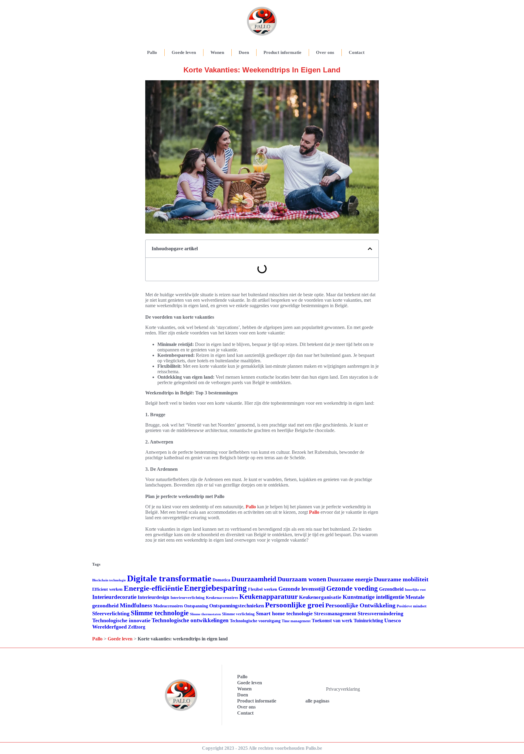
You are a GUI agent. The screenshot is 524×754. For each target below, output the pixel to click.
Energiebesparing (215, 588)
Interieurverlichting (187, 597)
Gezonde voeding (352, 588)
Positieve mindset (411, 606)
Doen (244, 52)
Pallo (152, 52)
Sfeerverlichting (110, 613)
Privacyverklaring (343, 689)
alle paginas (317, 700)
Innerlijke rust (415, 589)
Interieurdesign (153, 597)
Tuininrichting (368, 620)
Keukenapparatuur (268, 596)
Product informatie (282, 52)
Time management (296, 621)
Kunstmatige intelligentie (373, 597)
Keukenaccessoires (222, 597)
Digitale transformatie (169, 578)
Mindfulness (136, 605)
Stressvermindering (380, 613)
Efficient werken (107, 589)
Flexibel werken (262, 589)
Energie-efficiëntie (153, 588)
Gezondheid (391, 589)
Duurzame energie (350, 579)
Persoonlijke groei (294, 605)
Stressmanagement (335, 613)
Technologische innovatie (121, 620)
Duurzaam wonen (301, 579)
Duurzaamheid (253, 579)
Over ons (325, 52)
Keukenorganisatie (320, 597)
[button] (370, 248)
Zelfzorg (136, 627)
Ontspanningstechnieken (236, 606)
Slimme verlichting (238, 614)
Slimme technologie (160, 613)
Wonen (217, 52)
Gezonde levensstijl (301, 589)
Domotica (221, 580)
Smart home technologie (284, 613)
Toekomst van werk (332, 620)
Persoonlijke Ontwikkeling (360, 605)
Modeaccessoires (168, 606)
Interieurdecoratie (114, 597)
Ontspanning (196, 605)
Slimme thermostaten (205, 614)
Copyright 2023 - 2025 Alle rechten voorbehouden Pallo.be (262, 748)
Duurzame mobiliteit (401, 579)
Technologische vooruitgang (255, 621)
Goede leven (184, 52)
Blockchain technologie (109, 580)
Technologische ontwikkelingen (190, 620)
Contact (356, 52)
